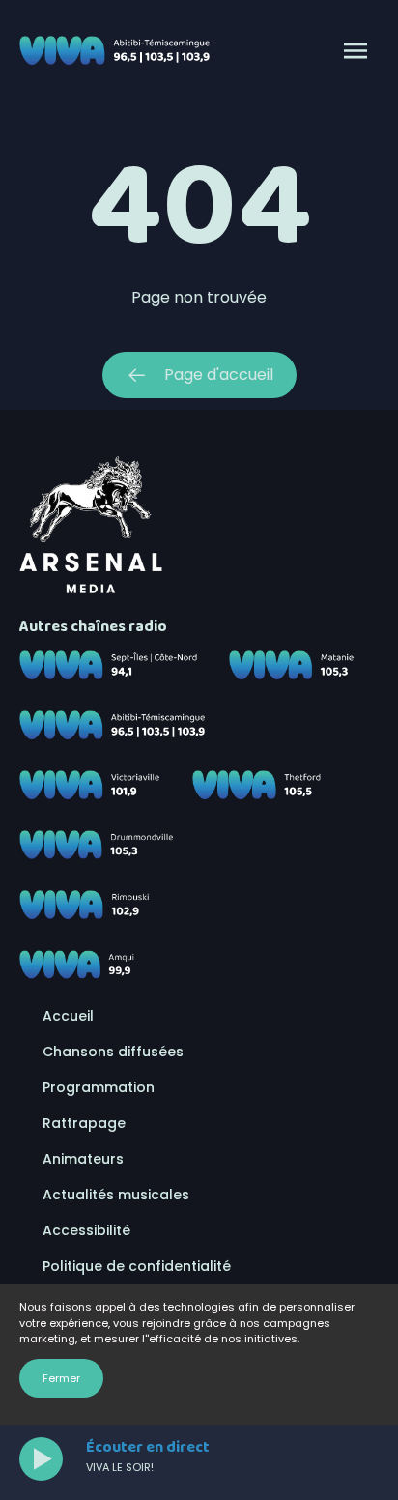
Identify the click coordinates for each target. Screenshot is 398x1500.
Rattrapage (84, 1123)
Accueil (68, 1015)
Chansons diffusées (113, 1051)
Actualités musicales (116, 1194)
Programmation (99, 1087)
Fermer (61, 1378)
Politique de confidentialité (137, 1266)
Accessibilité (86, 1230)
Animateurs (83, 1158)
